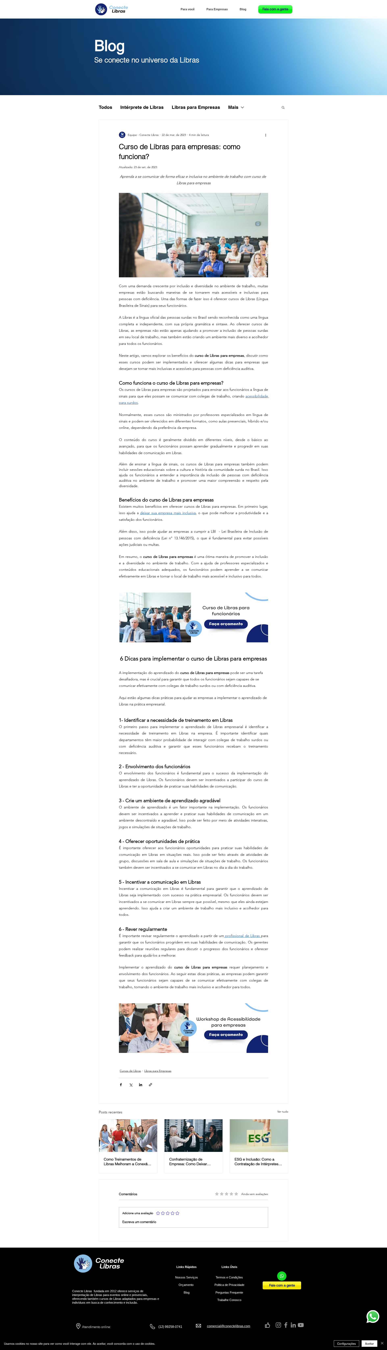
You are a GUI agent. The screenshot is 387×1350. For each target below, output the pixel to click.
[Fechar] (382, 1343)
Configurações (346, 1344)
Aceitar (369, 1344)
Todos (105, 107)
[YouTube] (300, 1325)
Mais (233, 107)
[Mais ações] (265, 134)
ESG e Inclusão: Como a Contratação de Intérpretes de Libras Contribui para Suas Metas (256, 1161)
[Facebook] (285, 1325)
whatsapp (371, 1311)
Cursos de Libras (130, 1071)
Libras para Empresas (196, 107)
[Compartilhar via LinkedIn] (141, 1085)
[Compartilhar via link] (150, 1085)
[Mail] (281, 1276)
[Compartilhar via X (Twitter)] (131, 1085)
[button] (219, 9)
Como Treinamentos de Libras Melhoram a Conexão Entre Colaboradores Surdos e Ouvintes (127, 1161)
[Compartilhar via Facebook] (121, 1085)
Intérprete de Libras (142, 107)
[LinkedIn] (293, 1325)
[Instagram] (278, 1325)
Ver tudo (282, 1111)
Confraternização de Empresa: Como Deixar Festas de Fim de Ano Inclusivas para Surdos (188, 1161)
